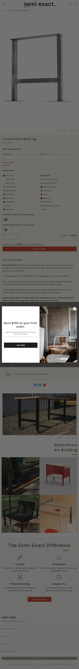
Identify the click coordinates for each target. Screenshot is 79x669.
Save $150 (21, 345)
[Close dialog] (74, 308)
